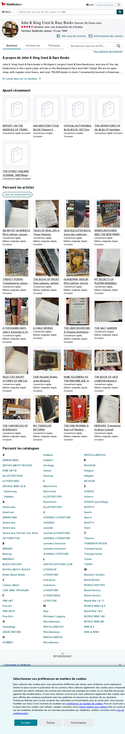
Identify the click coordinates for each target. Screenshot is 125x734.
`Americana (10, 491)
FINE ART (8, 600)
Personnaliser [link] (78, 722)
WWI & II (89, 626)
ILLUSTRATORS (52, 496)
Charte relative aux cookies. (93, 706)
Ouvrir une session (105, 5)
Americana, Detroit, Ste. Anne (20, 533)
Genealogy (9, 626)
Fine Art (7, 605)
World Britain (92, 579)
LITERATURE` (51, 590)
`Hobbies (8, 496)
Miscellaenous (51, 621)
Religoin (89, 475)
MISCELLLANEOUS (94, 454)
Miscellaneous (51, 631)
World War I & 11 (94, 600)
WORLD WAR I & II (94, 605)
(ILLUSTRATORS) (13, 475)
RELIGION (89, 465)
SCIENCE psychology (96, 501)
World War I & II (93, 611)
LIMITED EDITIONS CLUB (57, 564)
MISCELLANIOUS (53, 637)
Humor (47, 470)
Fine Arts (8, 616)
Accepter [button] (26, 722)
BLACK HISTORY (12, 564)
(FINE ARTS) (10, 470)
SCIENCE (89, 491)
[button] (118, 46)
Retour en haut (62, 655)
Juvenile (48, 527)
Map (45, 611)
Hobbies (48, 454)
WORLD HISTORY (94, 585)
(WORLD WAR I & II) (14, 486)
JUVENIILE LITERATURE (57, 517)
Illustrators (49, 501)
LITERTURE (50, 600)
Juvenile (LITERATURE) (56, 533)
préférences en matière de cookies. (85, 703)
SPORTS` (89, 522)
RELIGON (89, 481)
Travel (87, 559)
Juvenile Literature (54, 543)
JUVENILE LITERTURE (56, 553)
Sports (88, 512)
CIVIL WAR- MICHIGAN (15, 590)
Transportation (93, 548)
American (8, 512)
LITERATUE (50, 569)
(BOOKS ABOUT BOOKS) (17, 465)
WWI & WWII (91, 631)
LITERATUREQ (51, 595)
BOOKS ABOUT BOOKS (16, 569)
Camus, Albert (11, 585)
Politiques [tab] (54, 45)
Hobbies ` (49, 460)
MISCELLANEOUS (53, 626)
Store (87, 527)
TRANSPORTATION (95, 543)
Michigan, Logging (54, 616)
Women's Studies (94, 574)
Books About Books (14, 574)
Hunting (48, 475)
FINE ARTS (9, 611)
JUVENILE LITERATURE (56, 538)
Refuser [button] (51, 722)
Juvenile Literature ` (55, 548)
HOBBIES (8, 642)
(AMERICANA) (10, 460)
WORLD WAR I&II (94, 621)
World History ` (93, 595)
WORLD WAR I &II (94, 616)
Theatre (89, 538)
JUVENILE (49, 522)
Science (88, 496)
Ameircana (9, 507)
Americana (9, 522)
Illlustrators (50, 486)
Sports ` (89, 517)
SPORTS (89, 507)
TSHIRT (88, 564)
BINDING (8, 548)
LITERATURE (50, 574)
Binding (7, 553)
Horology (48, 465)
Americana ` (10, 527)
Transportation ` (94, 553)
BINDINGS (8, 559)
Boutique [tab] (12, 45)
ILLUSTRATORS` (53, 507)
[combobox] (67, 11)
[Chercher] (120, 11)
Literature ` (50, 585)
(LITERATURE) (11, 481)
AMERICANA (10, 517)
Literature (49, 579)
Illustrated (49, 491)
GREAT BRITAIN (12, 631)
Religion (89, 470)
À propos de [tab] (33, 45)
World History (92, 590)
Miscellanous (51, 642)
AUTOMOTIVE (11, 538)
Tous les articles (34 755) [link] (17, 194)
